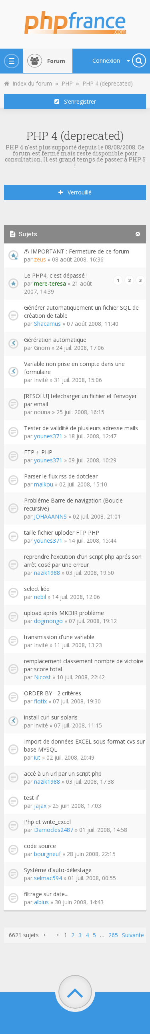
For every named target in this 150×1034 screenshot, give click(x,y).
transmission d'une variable (59, 637)
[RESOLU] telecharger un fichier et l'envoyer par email (80, 400)
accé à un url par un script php (63, 773)
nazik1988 (47, 572)
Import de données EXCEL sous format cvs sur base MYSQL (84, 745)
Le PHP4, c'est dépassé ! (56, 275)
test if (31, 797)
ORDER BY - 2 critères (52, 693)
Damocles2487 (53, 830)
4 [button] (87, 935)
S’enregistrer (77, 101)
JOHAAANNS (50, 516)
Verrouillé (77, 192)
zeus (40, 259)
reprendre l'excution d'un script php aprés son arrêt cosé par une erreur (83, 560)
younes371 (48, 436)
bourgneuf (47, 854)
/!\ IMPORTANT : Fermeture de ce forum (76, 251)
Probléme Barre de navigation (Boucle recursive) (73, 504)
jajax (40, 805)
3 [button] (80, 935)
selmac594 (48, 878)
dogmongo (48, 621)
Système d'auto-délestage (58, 870)
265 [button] (113, 935)
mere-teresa (50, 283)
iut (37, 757)
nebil (40, 597)
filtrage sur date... (46, 894)
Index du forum (30, 83)
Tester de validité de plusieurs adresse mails (81, 428)
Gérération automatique (55, 339)
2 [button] (72, 935)
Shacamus (47, 323)
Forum (56, 61)
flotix (40, 701)
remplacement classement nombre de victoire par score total (83, 665)
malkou (43, 484)
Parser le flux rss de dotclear (61, 476)
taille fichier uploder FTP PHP (61, 532)
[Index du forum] (75, 20)
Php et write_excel (47, 822)
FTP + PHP (38, 452)
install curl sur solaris (51, 717)
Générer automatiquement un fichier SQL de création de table (81, 311)
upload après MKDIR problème (64, 613)
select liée (37, 589)
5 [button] (94, 935)
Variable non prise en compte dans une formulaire (74, 368)
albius (41, 902)
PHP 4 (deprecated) (75, 135)
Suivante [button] (133, 935)
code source (40, 846)
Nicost (42, 677)
